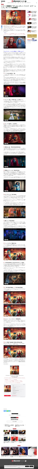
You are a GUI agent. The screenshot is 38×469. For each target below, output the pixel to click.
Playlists (26, 2)
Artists (20, 2)
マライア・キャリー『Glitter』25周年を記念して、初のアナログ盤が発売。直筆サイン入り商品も (31, 15)
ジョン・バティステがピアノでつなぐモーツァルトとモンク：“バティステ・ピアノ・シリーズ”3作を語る (32, 23)
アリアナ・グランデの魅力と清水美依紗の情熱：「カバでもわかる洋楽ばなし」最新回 (34, 12)
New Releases (12, 2)
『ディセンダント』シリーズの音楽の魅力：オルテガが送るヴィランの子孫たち (13, 380)
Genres (23, 2)
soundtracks (16, 419)
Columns (18, 2)
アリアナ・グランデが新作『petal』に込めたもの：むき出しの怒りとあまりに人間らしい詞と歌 (32, 27)
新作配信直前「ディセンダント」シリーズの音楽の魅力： (11, 379)
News (9, 2)
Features (15, 2)
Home (8, 2)
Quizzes (28, 2)
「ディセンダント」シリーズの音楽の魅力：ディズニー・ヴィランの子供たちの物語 (14, 33)
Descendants (12, 419)
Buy (29, 2)
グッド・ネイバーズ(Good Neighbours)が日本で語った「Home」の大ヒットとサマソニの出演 (32, 31)
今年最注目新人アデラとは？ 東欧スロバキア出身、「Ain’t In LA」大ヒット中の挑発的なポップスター (32, 19)
